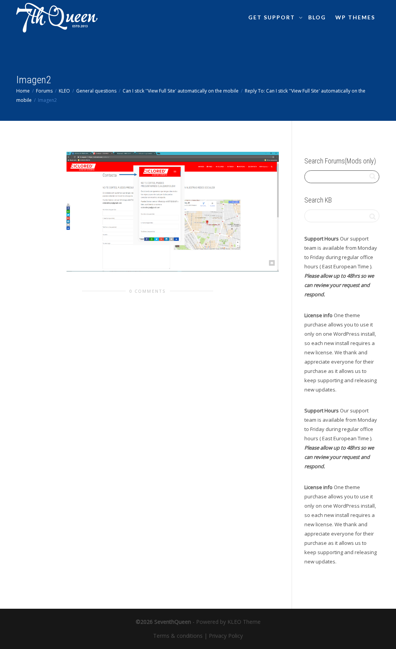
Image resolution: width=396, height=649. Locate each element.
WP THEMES (355, 17)
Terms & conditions (178, 635)
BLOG (317, 17)
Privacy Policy (226, 635)
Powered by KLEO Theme (228, 621)
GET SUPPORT (272, 17)
